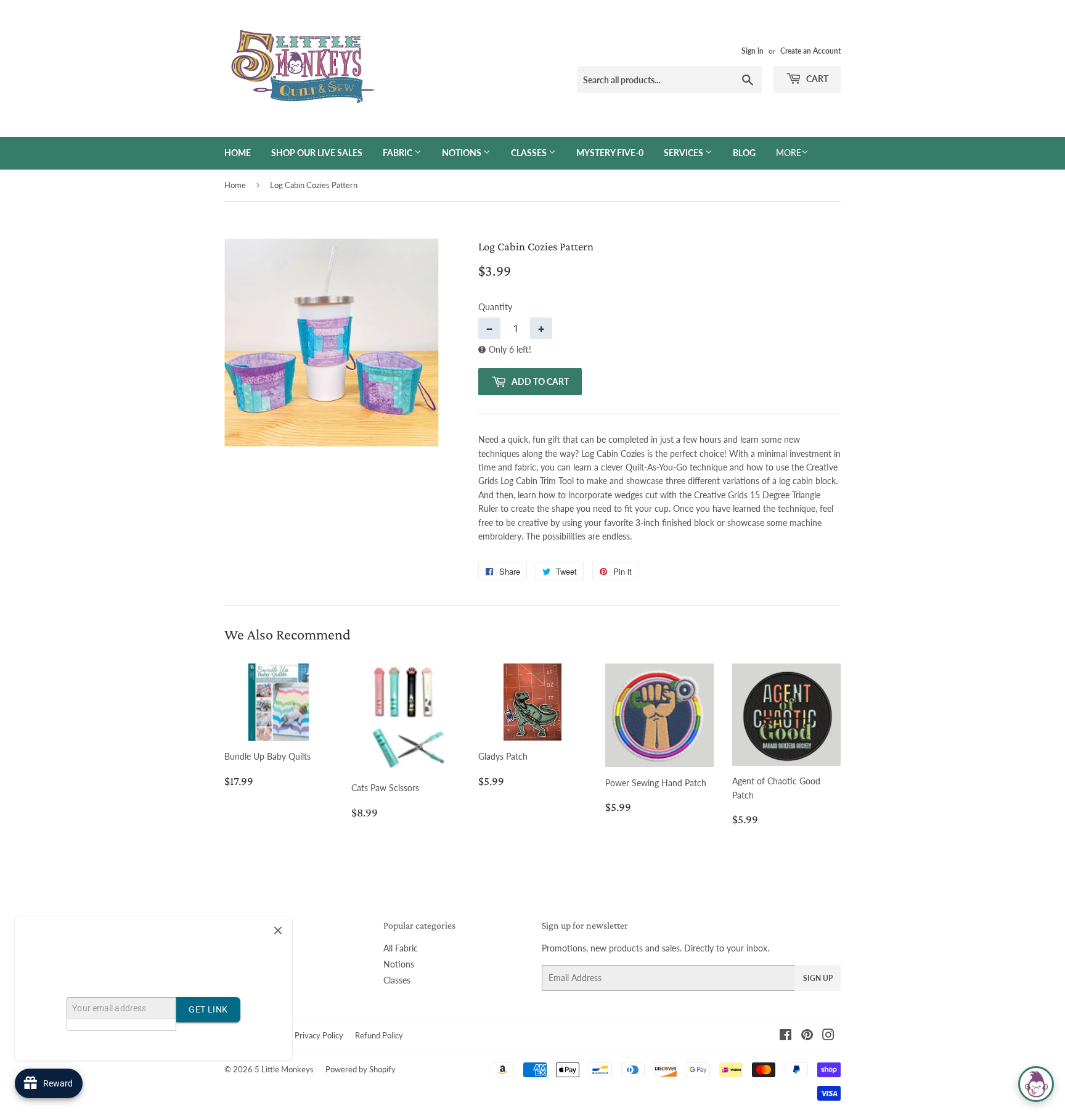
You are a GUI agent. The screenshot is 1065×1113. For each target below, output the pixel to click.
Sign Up (818, 978)
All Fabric (400, 948)
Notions (462, 152)
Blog (744, 152)
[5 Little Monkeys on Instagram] (828, 1036)
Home (237, 152)
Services (684, 152)
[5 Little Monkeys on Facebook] (785, 1036)
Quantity (495, 307)
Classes (530, 152)
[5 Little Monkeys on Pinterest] (807, 1036)
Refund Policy (379, 1035)
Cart (816, 78)
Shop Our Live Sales (316, 152)
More (788, 152)
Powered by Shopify (360, 1069)
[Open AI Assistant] (1036, 1084)
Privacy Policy (319, 1035)
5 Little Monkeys (284, 1069)
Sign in (752, 50)
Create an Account (810, 50)
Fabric (398, 152)
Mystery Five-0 (609, 152)
